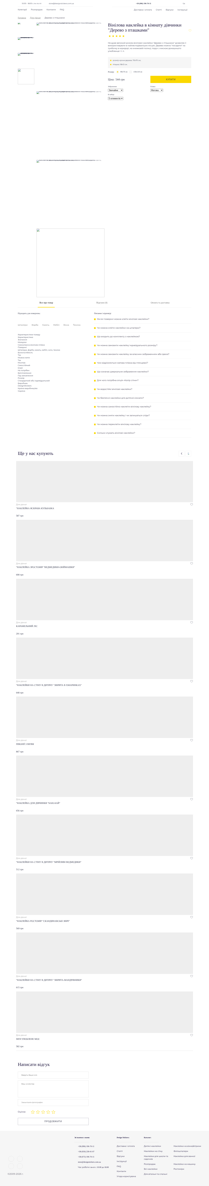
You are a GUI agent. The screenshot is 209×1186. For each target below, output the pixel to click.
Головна (22, 18)
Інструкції (182, 10)
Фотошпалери (181, 1151)
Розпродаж (36, 9)
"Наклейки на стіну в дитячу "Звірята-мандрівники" (49, 980)
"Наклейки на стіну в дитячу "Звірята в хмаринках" (49, 685)
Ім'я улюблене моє (28, 1039)
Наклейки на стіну (153, 1151)
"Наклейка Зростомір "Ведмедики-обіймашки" (45, 567)
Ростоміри (179, 1169)
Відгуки (170, 10)
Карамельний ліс (27, 626)
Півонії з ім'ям (25, 744)
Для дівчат (35, 18)
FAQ (62, 9)
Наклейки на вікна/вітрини (187, 1146)
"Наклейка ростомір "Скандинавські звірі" (43, 921)
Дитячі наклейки (152, 1146)
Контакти (51, 9)
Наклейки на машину (184, 1164)
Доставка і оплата (143, 10)
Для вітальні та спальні (155, 1174)
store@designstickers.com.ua (61, 3)
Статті (159, 10)
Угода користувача (126, 1176)
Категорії (22, 9)
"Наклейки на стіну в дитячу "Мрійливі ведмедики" (48, 862)
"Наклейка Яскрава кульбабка (35, 508)
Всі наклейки (150, 1169)
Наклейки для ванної (184, 1156)
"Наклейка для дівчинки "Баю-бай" (38, 803)
